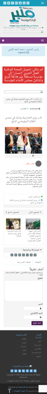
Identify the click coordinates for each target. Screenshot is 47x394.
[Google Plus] (17, 3)
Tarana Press (23, 387)
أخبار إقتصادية (36, 352)
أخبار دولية (37, 345)
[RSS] (5, 3)
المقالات (23, 339)
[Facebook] (13, 3)
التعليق (40, 278)
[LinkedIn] (24, 3)
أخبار (30, 197)
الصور (24, 350)
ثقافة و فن (37, 349)
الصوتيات (23, 346)
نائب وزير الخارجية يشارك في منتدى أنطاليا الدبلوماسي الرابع (26, 201)
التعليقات (38, 262)
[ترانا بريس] (9, 391)
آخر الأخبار (38, 99)
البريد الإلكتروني (36, 313)
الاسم (40, 304)
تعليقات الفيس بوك (24, 262)
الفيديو (24, 342)
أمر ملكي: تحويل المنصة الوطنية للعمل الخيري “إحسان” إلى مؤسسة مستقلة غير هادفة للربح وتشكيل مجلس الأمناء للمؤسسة (23, 75)
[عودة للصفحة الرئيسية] (23, 17)
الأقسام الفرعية (21, 335)
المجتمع (38, 356)
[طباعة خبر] (33, 156)
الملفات (24, 354)
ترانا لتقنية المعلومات (20, 391)
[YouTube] (20, 3)
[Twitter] (9, 3)
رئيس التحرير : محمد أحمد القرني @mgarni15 (23, 51)
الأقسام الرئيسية (39, 336)
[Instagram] (28, 3)
